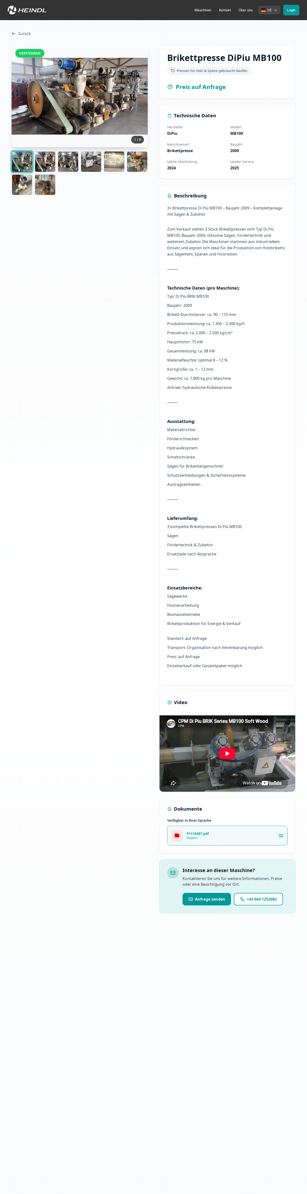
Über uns (246, 10)
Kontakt (225, 10)
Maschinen (203, 10)
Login (291, 10)
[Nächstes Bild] (138, 96)
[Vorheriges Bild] (20, 96)
